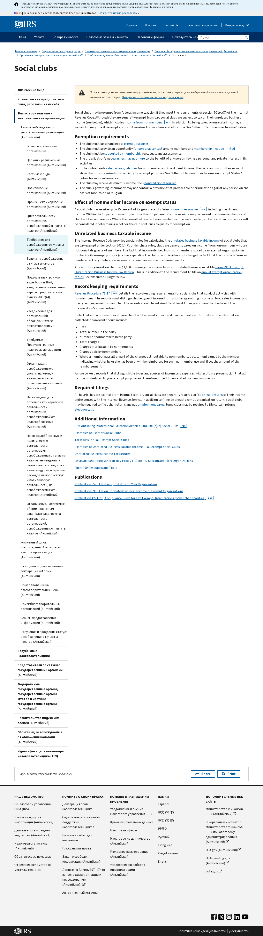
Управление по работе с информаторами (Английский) (127, 870)
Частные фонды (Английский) (38, 176)
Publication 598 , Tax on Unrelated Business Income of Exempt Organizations (129, 491)
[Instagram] (229, 916)
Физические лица (30, 90)
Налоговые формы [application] (150, 37)
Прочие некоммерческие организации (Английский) (51, 55)
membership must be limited (214, 148)
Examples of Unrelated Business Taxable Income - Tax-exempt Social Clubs (127, 447)
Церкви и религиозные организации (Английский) (46, 162)
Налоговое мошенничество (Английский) (130, 841)
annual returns (212, 395)
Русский (169, 25)
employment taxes (151, 404)
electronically (84, 409)
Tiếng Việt (165, 845)
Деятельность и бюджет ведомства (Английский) (32, 832)
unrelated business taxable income (195, 240)
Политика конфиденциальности (202, 931)
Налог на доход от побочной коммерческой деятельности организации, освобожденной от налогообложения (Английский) (45, 412)
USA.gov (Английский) (221, 850)
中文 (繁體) (166, 820)
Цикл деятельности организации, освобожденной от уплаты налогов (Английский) (46, 223)
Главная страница (26, 51)
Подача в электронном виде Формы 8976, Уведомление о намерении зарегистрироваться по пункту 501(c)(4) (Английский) (46, 289)
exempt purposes (136, 144)
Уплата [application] (39, 37)
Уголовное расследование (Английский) (129, 854)
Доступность (239, 931)
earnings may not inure (128, 158)
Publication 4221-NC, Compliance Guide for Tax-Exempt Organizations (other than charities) (143, 498)
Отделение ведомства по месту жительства (33, 867)
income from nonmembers (147, 122)
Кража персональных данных (131, 822)
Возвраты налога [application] (65, 37)
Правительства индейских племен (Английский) (38, 720)
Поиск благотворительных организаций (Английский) (40, 606)
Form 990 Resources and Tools (96, 468)
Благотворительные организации (42, 148)
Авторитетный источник (80, 892)
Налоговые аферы (123, 830)
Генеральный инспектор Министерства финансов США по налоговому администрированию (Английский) (224, 832)
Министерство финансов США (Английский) (224, 811)
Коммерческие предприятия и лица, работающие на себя (40, 101)
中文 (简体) (166, 812)
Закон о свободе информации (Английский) (82, 859)
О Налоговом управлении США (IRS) (33, 806)
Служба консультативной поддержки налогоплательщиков (81, 822)
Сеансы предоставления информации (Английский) (40, 620)
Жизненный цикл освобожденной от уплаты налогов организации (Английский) (40, 549)
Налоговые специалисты (202, 25)
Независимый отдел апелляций (77, 837)
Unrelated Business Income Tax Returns (102, 454)
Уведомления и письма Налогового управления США (131, 811)
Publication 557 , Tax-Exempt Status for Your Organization (116, 484)
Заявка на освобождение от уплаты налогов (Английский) (45, 263)
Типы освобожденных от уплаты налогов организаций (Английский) (196, 51)
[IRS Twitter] (221, 916)
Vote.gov (212, 871)
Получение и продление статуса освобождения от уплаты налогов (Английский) (44, 637)
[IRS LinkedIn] (237, 916)
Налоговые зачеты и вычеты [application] (107, 37)
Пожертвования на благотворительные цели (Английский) (40, 590)
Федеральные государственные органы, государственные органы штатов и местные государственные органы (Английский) (37, 696)
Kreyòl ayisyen (168, 853)
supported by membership (123, 153)
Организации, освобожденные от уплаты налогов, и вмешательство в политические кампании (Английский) (44, 375)
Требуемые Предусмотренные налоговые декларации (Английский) (44, 347)
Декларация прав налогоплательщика (77, 806)
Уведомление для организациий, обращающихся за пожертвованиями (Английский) (40, 321)
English (163, 861)
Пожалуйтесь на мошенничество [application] (196, 37)
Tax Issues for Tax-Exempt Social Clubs (102, 440)
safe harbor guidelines (121, 168)
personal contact (150, 148)
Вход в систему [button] (235, 25)
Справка (131, 25)
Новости (150, 25)
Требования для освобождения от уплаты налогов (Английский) (127, 55)
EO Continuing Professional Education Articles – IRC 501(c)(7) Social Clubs (130, 426)
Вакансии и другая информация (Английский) (33, 819)
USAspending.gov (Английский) (218, 860)
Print (231, 774)
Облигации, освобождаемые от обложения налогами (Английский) (39, 737)
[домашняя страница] (25, 22)
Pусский (164, 837)
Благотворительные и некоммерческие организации (117, 51)
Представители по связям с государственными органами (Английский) (39, 670)
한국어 (163, 828)
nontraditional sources (160, 183)
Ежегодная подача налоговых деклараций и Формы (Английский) (42, 571)
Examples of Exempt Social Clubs (98, 433)
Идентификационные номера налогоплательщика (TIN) (40, 753)
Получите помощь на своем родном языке (152, 97)
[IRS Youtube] (245, 916)
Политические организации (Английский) (46, 190)
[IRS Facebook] (214, 916)
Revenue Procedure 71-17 (96, 293)
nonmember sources (187, 209)
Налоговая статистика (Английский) (30, 845)
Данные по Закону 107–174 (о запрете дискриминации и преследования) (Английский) (83, 877)
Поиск (246, 37)
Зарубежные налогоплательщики (33, 653)
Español (163, 804)
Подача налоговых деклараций (61, 51)
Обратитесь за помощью (33, 856)
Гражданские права (76, 848)
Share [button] (206, 774)
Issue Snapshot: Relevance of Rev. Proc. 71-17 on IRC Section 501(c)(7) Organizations (134, 461)
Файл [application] (22, 37)
